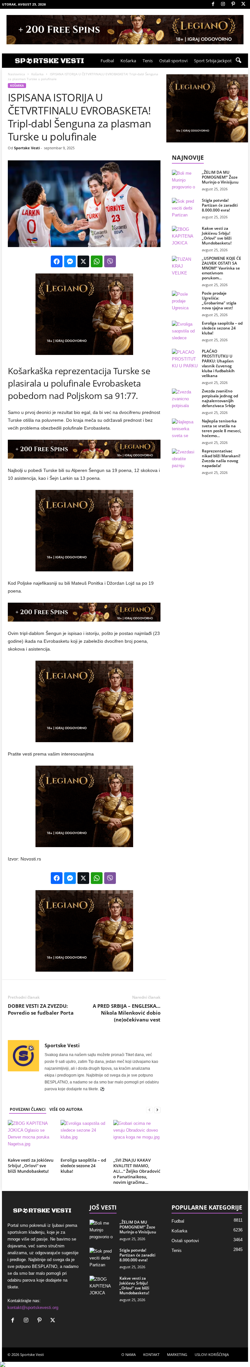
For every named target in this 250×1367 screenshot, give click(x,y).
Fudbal (107, 61)
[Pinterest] (233, 4)
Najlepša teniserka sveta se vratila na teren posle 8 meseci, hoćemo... (221, 428)
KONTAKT (151, 1354)
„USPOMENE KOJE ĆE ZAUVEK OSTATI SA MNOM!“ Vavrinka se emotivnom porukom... (221, 268)
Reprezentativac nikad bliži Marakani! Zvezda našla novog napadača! (221, 458)
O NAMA (128, 1354)
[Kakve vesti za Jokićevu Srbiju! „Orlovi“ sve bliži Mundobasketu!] (31, 1137)
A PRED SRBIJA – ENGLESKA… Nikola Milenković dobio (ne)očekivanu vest (126, 1013)
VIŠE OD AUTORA (65, 1109)
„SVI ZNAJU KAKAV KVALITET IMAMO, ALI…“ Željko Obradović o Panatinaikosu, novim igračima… (136, 1171)
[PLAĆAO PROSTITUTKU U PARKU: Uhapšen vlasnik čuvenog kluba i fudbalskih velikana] (185, 358)
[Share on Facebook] (56, 261)
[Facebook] (213, 4)
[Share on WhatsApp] (97, 261)
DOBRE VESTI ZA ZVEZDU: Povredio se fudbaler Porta (41, 1009)
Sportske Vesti (27, 147)
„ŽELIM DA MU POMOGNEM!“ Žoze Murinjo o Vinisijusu (220, 177)
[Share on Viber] (110, 261)
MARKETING (177, 1354)
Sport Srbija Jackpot (213, 61)
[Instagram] (223, 4)
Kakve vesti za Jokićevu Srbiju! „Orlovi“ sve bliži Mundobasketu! (30, 1165)
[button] (238, 60)
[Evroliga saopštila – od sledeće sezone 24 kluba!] (84, 1137)
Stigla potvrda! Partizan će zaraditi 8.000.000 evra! (220, 205)
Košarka (128, 61)
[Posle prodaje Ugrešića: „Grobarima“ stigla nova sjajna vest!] (185, 300)
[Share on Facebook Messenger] (70, 261)
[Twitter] (243, 4)
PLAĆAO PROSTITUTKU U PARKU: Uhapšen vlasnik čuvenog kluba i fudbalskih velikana (218, 363)
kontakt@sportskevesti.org (32, 1307)
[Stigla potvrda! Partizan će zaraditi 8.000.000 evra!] (185, 207)
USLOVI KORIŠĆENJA (212, 1354)
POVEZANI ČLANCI (28, 1109)
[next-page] (157, 1109)
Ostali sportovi (173, 61)
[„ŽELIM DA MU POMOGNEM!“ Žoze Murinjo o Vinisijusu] (185, 179)
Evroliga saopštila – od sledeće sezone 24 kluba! (83, 1165)
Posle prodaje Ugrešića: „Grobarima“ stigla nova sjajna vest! (219, 300)
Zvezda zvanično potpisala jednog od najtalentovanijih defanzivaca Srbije (220, 398)
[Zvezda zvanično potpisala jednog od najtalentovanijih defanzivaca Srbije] (185, 398)
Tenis (148, 61)
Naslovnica (16, 74)
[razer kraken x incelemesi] (125, 1364)
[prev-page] (149, 1109)
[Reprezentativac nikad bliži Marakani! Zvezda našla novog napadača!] (185, 458)
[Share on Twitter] (83, 261)
